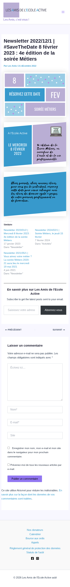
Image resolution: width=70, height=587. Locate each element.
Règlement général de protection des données (35, 548)
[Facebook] (32, 558)
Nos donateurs (35, 530)
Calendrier (35, 534)
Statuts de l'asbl (35, 552)
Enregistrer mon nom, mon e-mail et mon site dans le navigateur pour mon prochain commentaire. (34, 452)
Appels (35, 542)
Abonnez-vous (53, 310)
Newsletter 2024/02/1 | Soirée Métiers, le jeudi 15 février (49, 233)
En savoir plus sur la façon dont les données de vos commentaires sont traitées (31, 494)
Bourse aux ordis (35, 538)
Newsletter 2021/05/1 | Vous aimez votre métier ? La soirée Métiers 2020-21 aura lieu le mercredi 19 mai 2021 (18, 260)
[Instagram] (37, 558)
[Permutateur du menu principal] (63, 12)
